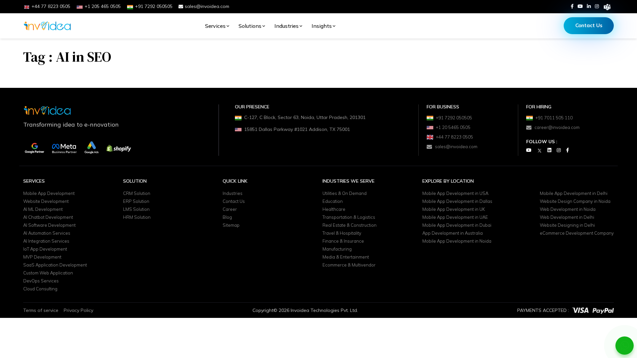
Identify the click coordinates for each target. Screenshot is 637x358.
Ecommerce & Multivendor (349, 265)
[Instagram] (597, 6)
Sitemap (231, 225)
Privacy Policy (78, 310)
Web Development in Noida (568, 209)
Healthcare (333, 209)
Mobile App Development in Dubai (456, 225)
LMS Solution (136, 209)
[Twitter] (539, 150)
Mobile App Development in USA (455, 193)
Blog (227, 217)
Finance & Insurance (343, 241)
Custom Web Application (48, 273)
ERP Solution (136, 201)
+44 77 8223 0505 (454, 137)
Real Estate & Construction (349, 225)
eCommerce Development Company (577, 233)
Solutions (250, 26)
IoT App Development (45, 249)
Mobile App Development (49, 193)
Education (332, 201)
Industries (286, 26)
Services (215, 26)
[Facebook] (572, 6)
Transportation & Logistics (348, 217)
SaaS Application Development (55, 265)
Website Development (46, 201)
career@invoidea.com (557, 127)
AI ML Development (43, 209)
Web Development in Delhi (567, 217)
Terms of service (40, 310)
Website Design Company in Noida (575, 201)
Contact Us (588, 25)
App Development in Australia (452, 233)
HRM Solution (137, 217)
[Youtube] (580, 6)
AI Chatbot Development (48, 217)
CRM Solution (136, 193)
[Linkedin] (589, 6)
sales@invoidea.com (207, 6)
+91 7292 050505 (454, 117)
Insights (322, 26)
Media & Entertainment (345, 257)
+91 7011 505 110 (554, 117)
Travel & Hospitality (341, 233)
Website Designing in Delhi (567, 225)
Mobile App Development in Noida (456, 241)
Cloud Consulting (40, 289)
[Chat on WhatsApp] (624, 345)
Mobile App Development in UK (453, 209)
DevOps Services (41, 281)
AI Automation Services (46, 233)
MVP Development (42, 257)
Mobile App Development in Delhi (573, 193)
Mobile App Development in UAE (455, 217)
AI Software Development (49, 225)
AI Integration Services (46, 241)
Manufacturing (337, 249)
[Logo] (47, 26)
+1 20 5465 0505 (453, 127)
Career (230, 209)
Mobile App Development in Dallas (457, 201)
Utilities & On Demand (344, 193)
